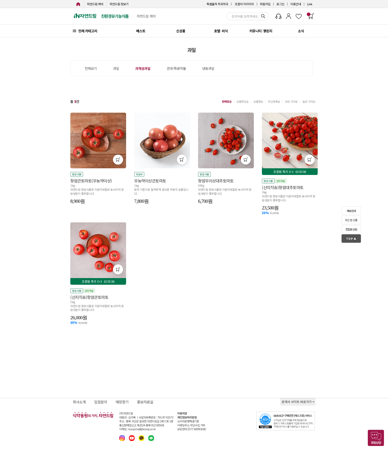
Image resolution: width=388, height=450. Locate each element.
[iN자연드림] (78, 4)
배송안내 (351, 211)
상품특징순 (242, 101)
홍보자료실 (145, 401)
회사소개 (79, 401)
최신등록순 (274, 101)
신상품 (180, 30)
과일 (116, 68)
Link (309, 4)
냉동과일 (208, 68)
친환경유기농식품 (115, 16)
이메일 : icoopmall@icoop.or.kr (137, 429)
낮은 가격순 (291, 101)
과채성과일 (142, 68)
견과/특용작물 (176, 68)
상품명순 (258, 101)
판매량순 (227, 101)
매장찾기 (122, 401)
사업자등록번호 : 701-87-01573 (156, 417)
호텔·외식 (221, 30)
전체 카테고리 (87, 30)
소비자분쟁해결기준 (188, 421)
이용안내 (295, 4)
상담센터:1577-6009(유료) (191, 429)
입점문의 (100, 401)
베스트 (140, 30)
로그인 (280, 4)
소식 (301, 30)
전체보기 (91, 68)
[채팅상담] (376, 438)
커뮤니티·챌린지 (260, 30)
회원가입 (265, 4)
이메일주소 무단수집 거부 (191, 425)
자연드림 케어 (95, 4)
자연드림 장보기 (119, 4)
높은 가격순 (309, 101)
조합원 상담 (351, 229)
